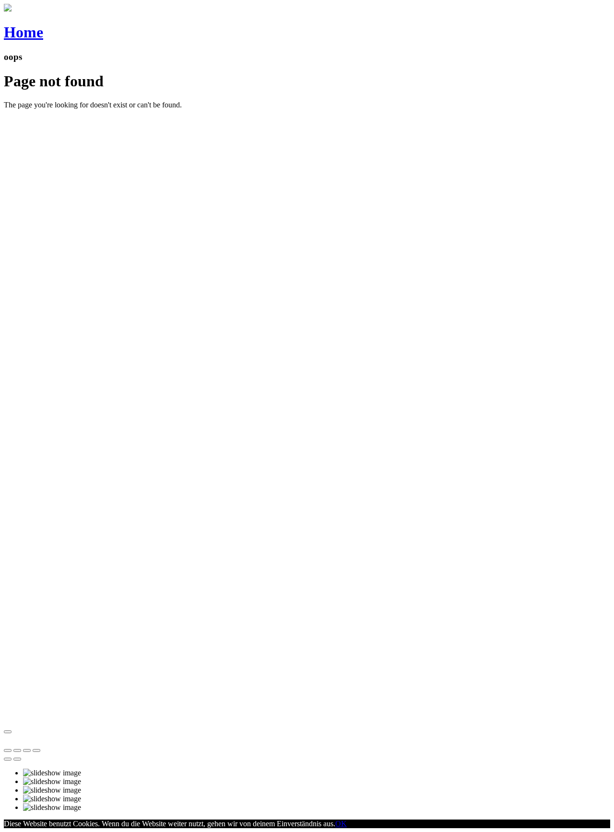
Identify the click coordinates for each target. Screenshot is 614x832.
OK (341, 824)
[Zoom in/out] (36, 750)
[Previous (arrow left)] (8, 759)
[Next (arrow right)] (17, 759)
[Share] (17, 750)
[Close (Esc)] (8, 750)
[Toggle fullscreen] (27, 750)
